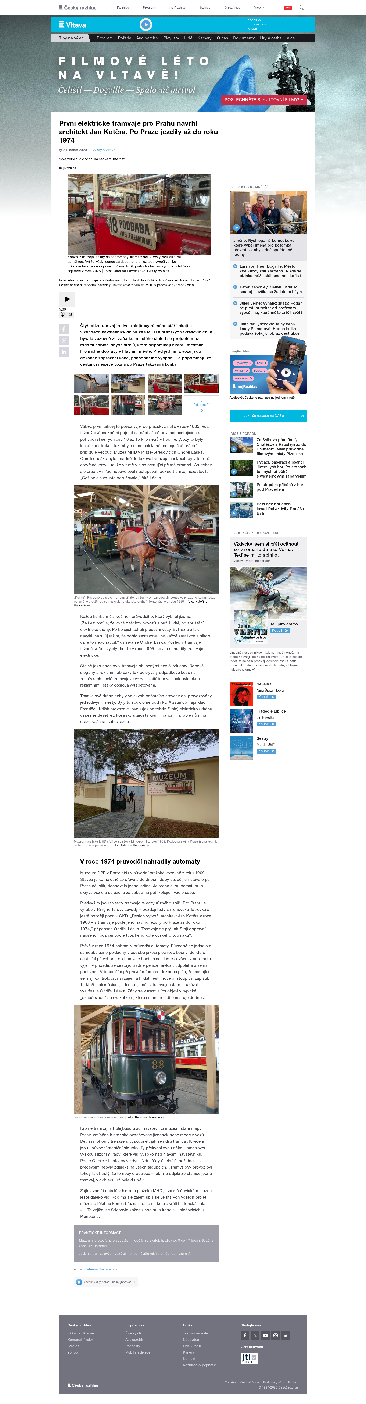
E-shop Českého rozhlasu (255, 533)
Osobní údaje (249, 1382)
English (293, 1382)
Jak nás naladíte (195, 1333)
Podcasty (132, 1346)
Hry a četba (271, 38)
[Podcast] (63, 315)
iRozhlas (123, 7)
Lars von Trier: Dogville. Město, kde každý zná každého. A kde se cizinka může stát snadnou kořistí (271, 271)
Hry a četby (241, 363)
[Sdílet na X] (64, 340)
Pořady (124, 38)
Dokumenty (244, 38)
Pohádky (240, 370)
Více (293, 38)
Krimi (260, 363)
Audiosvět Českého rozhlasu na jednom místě (262, 397)
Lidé (188, 38)
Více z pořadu (243, 434)
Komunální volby (81, 1340)
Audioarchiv (257, 24)
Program (149, 7)
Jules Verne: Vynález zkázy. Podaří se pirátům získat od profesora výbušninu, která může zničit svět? (271, 308)
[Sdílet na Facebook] (64, 329)
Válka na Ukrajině (81, 1333)
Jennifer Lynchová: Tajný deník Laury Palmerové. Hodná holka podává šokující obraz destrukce (270, 329)
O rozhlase (232, 7)
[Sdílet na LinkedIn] (64, 352)
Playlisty (171, 38)
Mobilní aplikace (138, 1352)
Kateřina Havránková (129, 271)
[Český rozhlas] (77, 7)
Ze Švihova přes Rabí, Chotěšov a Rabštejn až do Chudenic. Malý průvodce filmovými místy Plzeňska (281, 446)
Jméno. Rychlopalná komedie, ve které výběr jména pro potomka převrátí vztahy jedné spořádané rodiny (263, 247)
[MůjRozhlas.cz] (67, 168)
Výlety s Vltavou (105, 150)
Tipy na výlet (71, 38)
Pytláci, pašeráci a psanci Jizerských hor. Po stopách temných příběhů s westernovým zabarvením (282, 469)
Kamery (253, 28)
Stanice (205, 7)
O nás (222, 38)
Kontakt (189, 1359)
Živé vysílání (242, 378)
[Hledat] (301, 7)
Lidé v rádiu (192, 1346)
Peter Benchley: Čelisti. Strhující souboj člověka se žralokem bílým (271, 289)
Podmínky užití (273, 1382)
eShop (73, 1352)
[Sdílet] (70, 315)
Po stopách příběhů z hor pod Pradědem (280, 487)
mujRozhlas (177, 7)
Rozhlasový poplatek (199, 1365)
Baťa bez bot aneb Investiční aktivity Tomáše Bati (280, 508)
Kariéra (188, 1352)
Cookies (230, 1382)
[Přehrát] (67, 299)
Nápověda (191, 1340)
